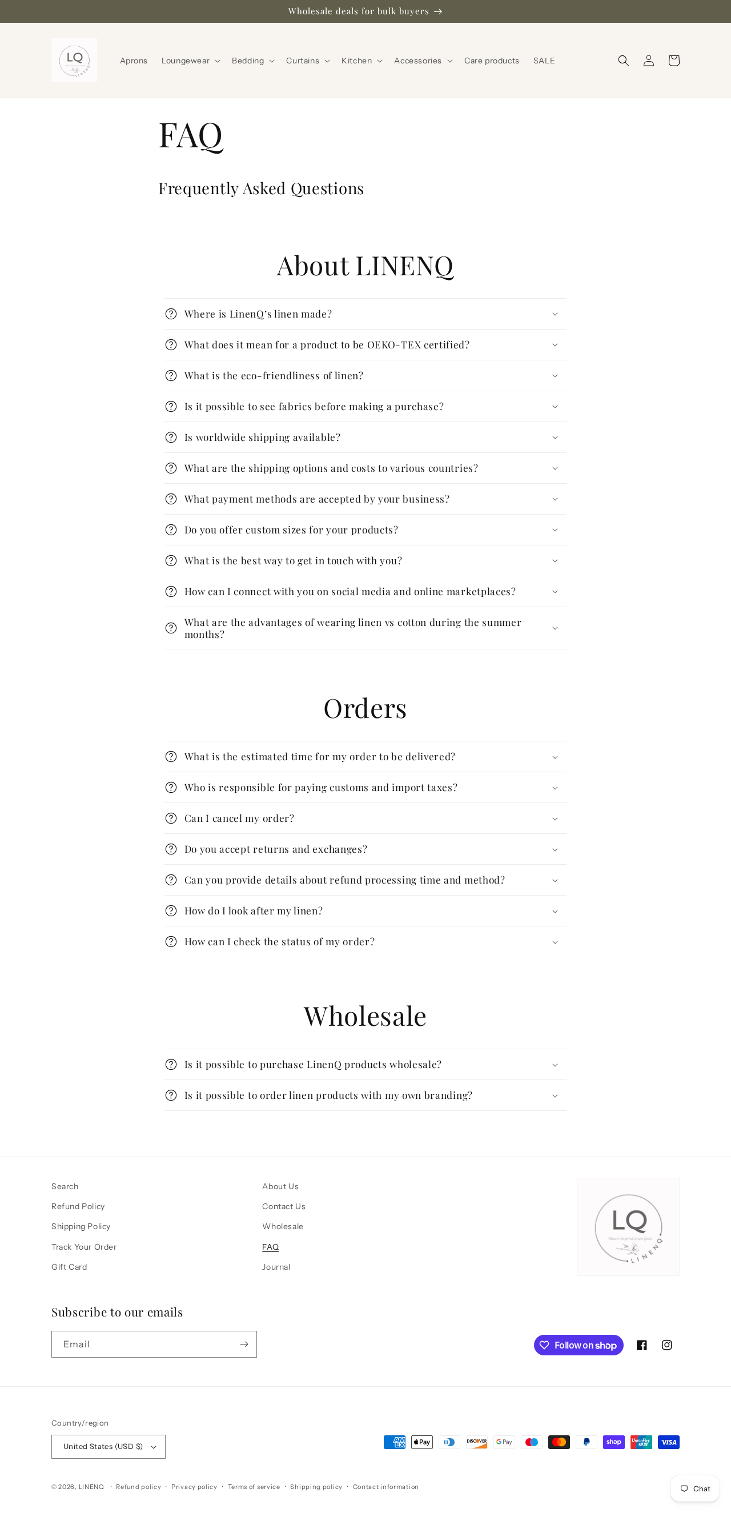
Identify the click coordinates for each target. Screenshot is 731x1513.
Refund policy (138, 1487)
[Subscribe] (243, 1344)
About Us (280, 1186)
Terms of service (254, 1487)
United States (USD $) (103, 1446)
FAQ (270, 1247)
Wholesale (282, 1226)
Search (65, 1186)
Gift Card (69, 1267)
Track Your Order (84, 1247)
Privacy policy (194, 1487)
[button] (190, 61)
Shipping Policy (81, 1226)
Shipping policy (316, 1487)
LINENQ (92, 1487)
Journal (276, 1267)
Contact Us (284, 1206)
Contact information (386, 1487)
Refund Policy (78, 1206)
